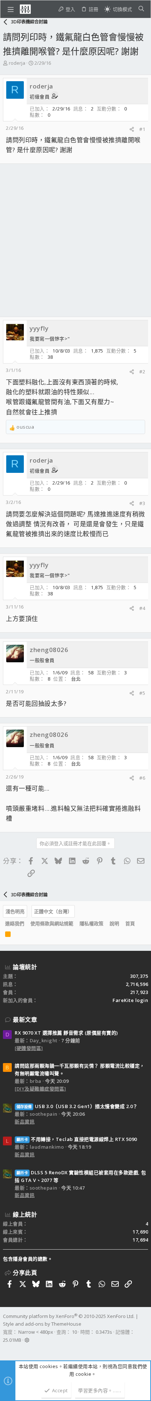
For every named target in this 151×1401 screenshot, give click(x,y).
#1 (142, 129)
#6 (142, 778)
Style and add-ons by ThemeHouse (42, 1324)
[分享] (132, 129)
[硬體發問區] (29, 1048)
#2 (142, 371)
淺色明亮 (15, 911)
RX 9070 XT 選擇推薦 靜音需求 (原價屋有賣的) (66, 1032)
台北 (76, 678)
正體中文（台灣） (53, 911)
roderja (17, 63)
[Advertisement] (75, 240)
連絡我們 (14, 923)
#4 (142, 608)
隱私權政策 (91, 923)
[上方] (141, 924)
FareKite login (130, 1000)
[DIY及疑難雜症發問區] (40, 1088)
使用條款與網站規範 (51, 923)
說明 (114, 923)
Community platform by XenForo (69, 1316)
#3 (142, 503)
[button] (10, 9)
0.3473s (104, 1332)
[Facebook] (6, 1349)
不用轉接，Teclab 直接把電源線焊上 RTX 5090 (76, 1139)
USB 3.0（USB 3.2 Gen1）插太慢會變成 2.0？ (77, 1106)
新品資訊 (24, 1121)
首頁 (130, 923)
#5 (142, 693)
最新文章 (25, 1020)
